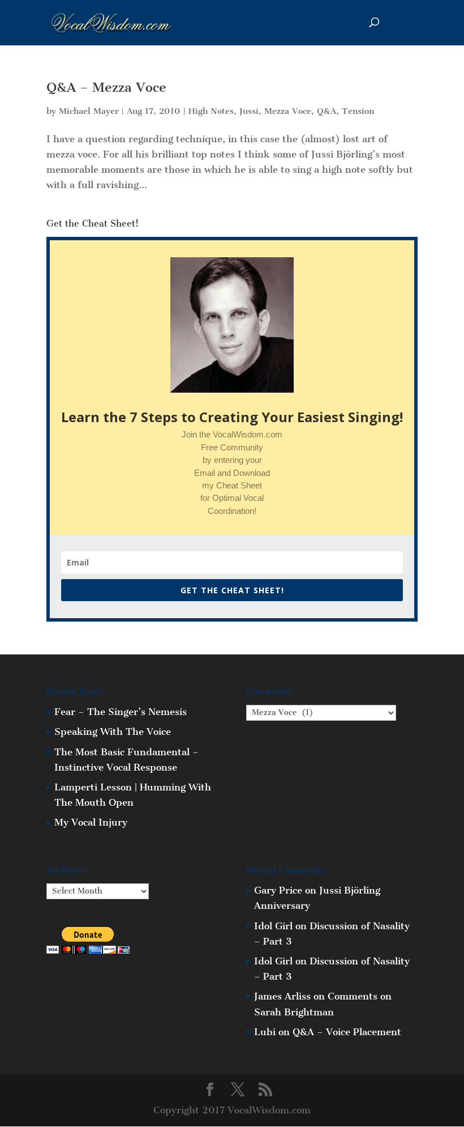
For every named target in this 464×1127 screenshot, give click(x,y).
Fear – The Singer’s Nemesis (120, 711)
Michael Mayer (89, 111)
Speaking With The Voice (112, 731)
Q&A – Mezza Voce (106, 87)
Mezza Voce (287, 111)
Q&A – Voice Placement (347, 1031)
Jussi (249, 111)
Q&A (326, 111)
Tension (358, 111)
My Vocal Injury (90, 822)
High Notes (211, 111)
